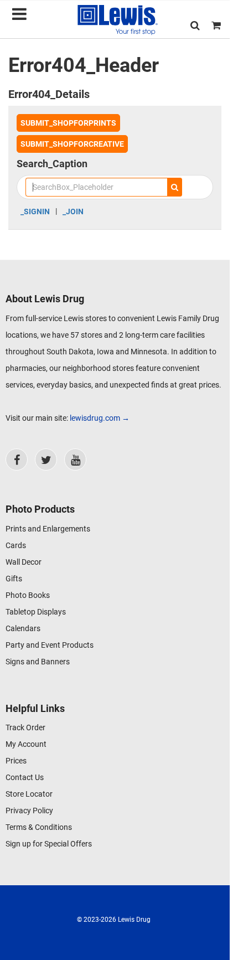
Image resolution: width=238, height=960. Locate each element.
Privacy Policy (29, 810)
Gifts (14, 578)
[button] (195, 25)
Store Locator (29, 793)
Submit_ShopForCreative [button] (72, 144)
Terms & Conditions (39, 827)
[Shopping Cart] (216, 25)
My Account (26, 744)
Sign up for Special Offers (49, 843)
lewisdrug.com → (100, 418)
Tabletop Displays (36, 611)
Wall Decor (24, 562)
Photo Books (28, 595)
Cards (16, 545)
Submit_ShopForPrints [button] (68, 122)
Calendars (23, 628)
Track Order (25, 727)
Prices (16, 760)
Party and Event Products (50, 645)
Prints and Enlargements (48, 528)
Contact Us (25, 777)
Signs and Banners (38, 661)
